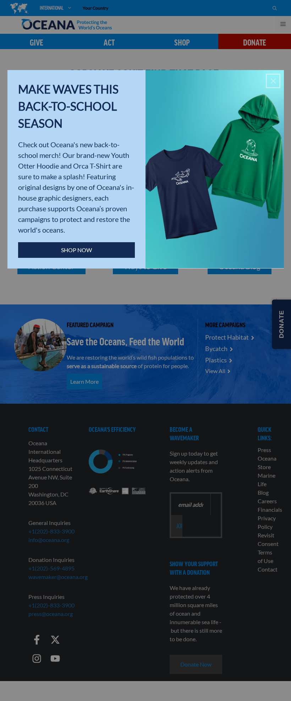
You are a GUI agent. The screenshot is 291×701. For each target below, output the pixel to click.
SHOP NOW (76, 249)
